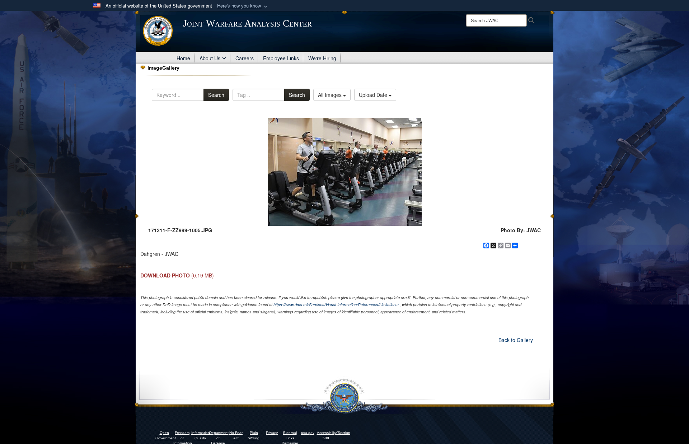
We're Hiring (322, 58)
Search (216, 94)
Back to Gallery (515, 339)
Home (183, 58)
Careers (244, 58)
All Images (330, 94)
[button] (243, 6)
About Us (210, 58)
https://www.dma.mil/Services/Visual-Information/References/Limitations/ (336, 304)
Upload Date (374, 94)
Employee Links (281, 58)
